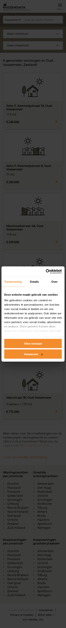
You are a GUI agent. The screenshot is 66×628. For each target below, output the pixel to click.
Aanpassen (31, 354)
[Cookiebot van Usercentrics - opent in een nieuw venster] (46, 271)
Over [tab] (54, 281)
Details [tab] (34, 281)
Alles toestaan (33, 343)
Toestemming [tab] (13, 281)
